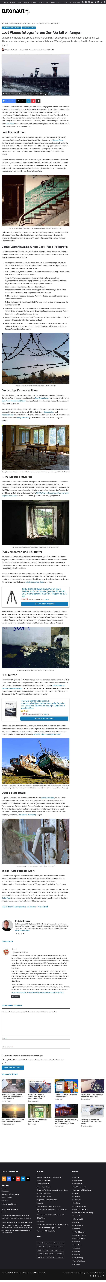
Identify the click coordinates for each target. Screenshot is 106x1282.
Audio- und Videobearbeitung (46, 1231)
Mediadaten (5, 1191)
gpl (50, 1246)
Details (47, 599)
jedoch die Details (47, 798)
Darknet (5, 2)
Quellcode (59, 1253)
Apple (56, 1243)
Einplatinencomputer (80, 1187)
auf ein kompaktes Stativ (34, 582)
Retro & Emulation (79, 1238)
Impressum (5, 1201)
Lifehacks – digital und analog (83, 1213)
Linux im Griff (77, 1216)
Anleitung (48, 1243)
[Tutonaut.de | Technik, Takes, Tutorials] (16, 12)
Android (12, 2)
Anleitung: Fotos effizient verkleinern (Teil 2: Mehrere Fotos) (91, 1121)
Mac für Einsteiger (43, 1184)
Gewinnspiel (77, 1200)
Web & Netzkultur (79, 1261)
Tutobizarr (76, 1254)
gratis (56, 1246)
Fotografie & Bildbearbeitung (17, 23)
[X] (19, 934)
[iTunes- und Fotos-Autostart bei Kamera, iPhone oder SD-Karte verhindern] (13, 1086)
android (40, 1243)
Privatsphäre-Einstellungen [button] (95, 1273)
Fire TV (59, 2)
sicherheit (41, 1257)
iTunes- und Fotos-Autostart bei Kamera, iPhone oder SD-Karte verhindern (12, 1096)
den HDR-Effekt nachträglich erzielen (47, 734)
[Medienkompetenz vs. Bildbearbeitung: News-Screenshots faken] (39, 1086)
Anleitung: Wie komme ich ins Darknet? (49, 1177)
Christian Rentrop (10, 50)
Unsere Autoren (7, 1197)
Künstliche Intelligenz (80, 1209)
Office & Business (79, 1232)
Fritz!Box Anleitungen (44, 1180)
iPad (39, 1250)
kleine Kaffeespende (22, 930)
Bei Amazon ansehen (45, 604)
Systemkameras (8, 415)
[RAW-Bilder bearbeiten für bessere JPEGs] (39, 1110)
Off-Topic (76, 1229)
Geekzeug (40, 1221)
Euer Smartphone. (42, 398)
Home (5, 23)
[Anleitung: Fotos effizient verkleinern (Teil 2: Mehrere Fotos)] (92, 1110)
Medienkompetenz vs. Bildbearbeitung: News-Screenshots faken (36, 1096)
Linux (53, 2)
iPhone (46, 1250)
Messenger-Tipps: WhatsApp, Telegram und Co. (52, 1224)
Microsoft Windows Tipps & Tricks (48, 1228)
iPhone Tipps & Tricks (44, 1187)
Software (76, 1248)
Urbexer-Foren (57, 140)
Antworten (15, 997)
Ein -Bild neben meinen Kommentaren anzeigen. (23, 1055)
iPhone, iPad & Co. (30, 2)
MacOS (40, 1253)
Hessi (13, 949)
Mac (47, 2)
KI (70, 2)
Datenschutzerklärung (9, 1204)
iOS (61, 1246)
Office (65, 2)
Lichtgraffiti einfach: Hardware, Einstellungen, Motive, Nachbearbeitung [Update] (66, 1121)
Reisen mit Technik (29, 27)
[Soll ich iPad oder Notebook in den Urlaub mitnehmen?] (92, 1086)
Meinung (76, 1222)
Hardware (76, 1203)
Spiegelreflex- (49, 412)
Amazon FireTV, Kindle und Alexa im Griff (50, 1215)
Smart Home (77, 1245)
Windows (41, 2)
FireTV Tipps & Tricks (44, 1196)
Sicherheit (76, 1242)
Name (4, 1038)
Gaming (75, 1193)
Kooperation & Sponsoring (10, 1194)
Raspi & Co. (76, 2)
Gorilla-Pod (6, 898)
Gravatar (9, 1055)
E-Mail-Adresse (7, 1047)
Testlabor (76, 1251)
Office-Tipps (41, 1218)
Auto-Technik (77, 1184)
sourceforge (51, 1257)
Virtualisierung (78, 1258)
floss (62, 1243)
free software (42, 1246)
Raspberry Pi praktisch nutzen (47, 1200)
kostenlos (54, 1250)
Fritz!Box (19, 2)
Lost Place (10, 124)
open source (49, 1253)
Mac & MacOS (78, 1219)
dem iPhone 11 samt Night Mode (13, 401)
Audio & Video (78, 1180)
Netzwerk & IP (78, 1225)
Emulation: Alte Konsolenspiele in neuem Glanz (52, 1190)
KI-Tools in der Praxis (44, 1193)
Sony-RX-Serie (22, 418)
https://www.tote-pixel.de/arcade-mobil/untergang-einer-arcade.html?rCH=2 (37, 992)
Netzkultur (40, 1203)
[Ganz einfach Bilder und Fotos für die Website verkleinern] (13, 1110)
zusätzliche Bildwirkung (27, 815)
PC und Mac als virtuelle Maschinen (49, 1206)
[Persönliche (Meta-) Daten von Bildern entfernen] (66, 1086)
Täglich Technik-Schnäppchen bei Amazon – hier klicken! (25, 907)
